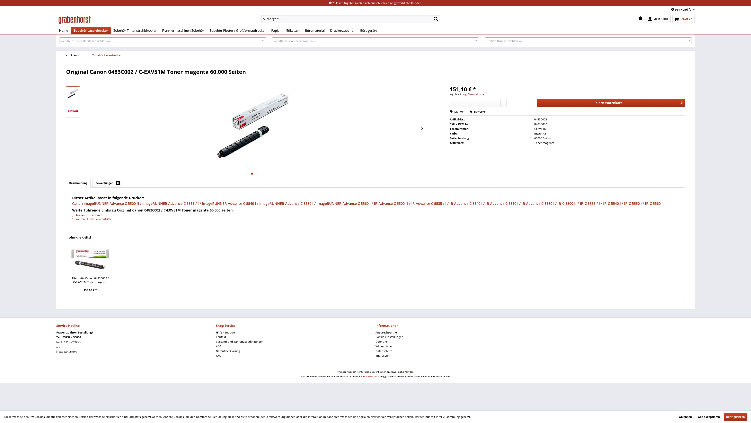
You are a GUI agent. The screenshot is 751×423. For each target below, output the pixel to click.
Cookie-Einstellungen (389, 337)
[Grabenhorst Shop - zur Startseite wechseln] (74, 20)
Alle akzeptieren (709, 417)
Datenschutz (384, 351)
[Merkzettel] (640, 19)
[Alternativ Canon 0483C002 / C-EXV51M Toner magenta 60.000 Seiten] (90, 260)
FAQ (218, 355)
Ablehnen (685, 417)
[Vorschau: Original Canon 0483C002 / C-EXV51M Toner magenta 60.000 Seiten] (73, 93)
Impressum (383, 355)
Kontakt (221, 337)
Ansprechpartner (387, 332)
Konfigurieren (735, 417)
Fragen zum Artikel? (88, 215)
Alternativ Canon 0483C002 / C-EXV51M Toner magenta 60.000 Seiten (90, 280)
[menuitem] (350, 19)
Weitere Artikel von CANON (93, 219)
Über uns (382, 341)
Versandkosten (368, 376)
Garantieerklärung (228, 351)
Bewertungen (107, 183)
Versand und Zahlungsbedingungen (239, 341)
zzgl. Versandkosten (474, 94)
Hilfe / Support (225, 332)
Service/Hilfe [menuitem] (683, 9)
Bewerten (480, 111)
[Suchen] (436, 19)
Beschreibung (78, 183)
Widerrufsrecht (385, 346)
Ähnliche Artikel (80, 237)
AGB (218, 346)
